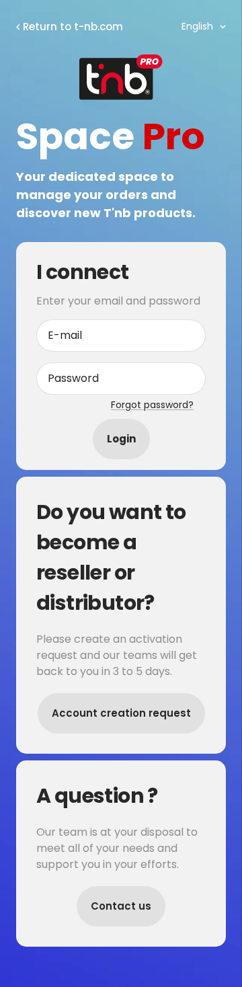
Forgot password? (152, 404)
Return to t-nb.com (73, 26)
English (197, 26)
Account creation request (121, 713)
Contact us (121, 906)
